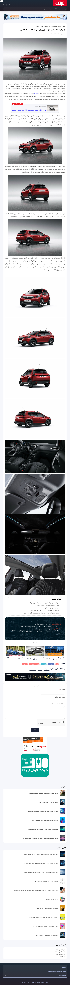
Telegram (46, 669)
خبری (36, 93)
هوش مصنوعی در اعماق (52, 608)
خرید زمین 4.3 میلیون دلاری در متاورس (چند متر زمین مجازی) (43, 829)
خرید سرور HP (60, 950)
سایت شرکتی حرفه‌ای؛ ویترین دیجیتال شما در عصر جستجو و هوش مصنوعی (40, 872)
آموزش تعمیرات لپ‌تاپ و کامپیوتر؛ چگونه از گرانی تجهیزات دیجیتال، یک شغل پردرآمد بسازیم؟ (36, 890)
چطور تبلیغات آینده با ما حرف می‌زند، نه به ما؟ (47, 908)
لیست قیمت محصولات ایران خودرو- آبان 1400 (35, 658)
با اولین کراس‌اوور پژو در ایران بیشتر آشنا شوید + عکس (42, 29)
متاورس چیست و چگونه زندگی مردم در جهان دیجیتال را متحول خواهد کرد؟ (40, 838)
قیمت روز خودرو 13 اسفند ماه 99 (15, 658)
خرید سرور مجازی (60, 954)
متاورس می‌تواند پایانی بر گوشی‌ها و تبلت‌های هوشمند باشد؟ (43, 793)
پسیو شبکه (62, 956)
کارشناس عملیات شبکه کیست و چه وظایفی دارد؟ (46, 935)
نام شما (62, 689)
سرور (25, 982)
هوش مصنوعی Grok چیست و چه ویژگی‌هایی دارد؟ (44, 603)
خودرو (62, 34)
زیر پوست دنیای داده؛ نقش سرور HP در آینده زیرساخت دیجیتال (43, 917)
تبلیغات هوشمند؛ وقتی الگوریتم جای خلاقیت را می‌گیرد (45, 926)
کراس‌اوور (25, 664)
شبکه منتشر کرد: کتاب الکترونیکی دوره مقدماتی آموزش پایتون (41, 613)
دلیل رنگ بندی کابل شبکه (52, 899)
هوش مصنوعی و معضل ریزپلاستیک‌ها (48, 605)
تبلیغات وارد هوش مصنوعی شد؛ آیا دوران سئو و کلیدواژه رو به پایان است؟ (40, 854)
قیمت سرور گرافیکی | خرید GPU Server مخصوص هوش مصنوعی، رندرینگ (40, 863)
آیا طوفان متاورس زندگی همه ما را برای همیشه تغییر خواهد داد (43, 811)
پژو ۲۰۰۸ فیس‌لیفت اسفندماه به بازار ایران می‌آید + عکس (29, 110)
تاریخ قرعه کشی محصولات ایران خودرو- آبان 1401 (54, 658)
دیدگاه (62, 707)
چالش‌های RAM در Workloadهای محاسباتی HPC (46, 881)
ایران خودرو (51, 664)
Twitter (40, 669)
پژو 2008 (43, 664)
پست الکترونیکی (59, 697)
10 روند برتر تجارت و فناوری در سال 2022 (48, 802)
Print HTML (33, 669)
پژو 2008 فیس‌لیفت (34, 664)
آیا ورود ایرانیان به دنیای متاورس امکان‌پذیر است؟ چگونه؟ (44, 820)
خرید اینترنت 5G (60, 952)
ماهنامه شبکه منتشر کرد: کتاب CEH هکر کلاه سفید (44, 610)
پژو (57, 664)
